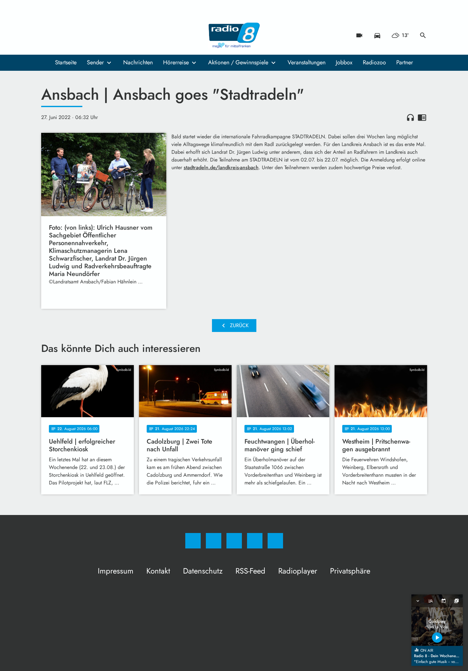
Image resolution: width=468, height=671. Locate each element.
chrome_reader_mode (422, 117)
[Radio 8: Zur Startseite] (234, 35)
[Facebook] (47, 35)
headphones (410, 117)
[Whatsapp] (73, 35)
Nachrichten (138, 62)
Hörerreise (176, 62)
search (423, 35)
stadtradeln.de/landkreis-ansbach (221, 167)
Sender (95, 62)
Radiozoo (374, 62)
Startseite (66, 62)
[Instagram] (60, 35)
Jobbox (344, 62)
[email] (99, 35)
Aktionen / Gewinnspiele (238, 62)
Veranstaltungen (307, 62)
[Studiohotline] (86, 35)
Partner (404, 62)
